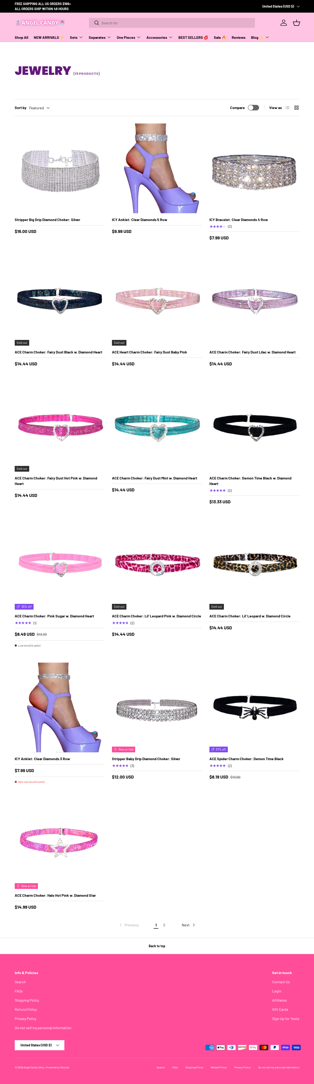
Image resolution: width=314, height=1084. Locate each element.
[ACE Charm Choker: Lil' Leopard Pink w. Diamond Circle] (157, 565)
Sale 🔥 (220, 37)
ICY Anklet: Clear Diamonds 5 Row (139, 219)
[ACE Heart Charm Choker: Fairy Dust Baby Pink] (157, 301)
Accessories (156, 37)
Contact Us (281, 982)
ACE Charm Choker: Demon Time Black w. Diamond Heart (250, 481)
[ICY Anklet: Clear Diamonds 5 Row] (157, 168)
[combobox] (172, 23)
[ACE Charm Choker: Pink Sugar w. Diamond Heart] (60, 565)
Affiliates (279, 1000)
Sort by (20, 107)
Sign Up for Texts (285, 1018)
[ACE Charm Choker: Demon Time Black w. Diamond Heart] (254, 427)
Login (276, 991)
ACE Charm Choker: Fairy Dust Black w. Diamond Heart (58, 352)
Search (20, 982)
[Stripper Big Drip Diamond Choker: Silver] (60, 168)
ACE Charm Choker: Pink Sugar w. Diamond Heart (54, 616)
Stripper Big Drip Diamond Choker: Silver (47, 219)
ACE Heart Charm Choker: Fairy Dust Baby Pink (149, 352)
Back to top (157, 946)
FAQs (19, 991)
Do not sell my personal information (43, 1027)
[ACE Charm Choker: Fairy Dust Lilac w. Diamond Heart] (254, 301)
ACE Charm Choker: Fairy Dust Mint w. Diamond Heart (154, 478)
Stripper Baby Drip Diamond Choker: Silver (146, 758)
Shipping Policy (27, 1000)
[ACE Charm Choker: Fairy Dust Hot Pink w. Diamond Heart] (60, 427)
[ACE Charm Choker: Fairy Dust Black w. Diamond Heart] (60, 301)
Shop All (21, 37)
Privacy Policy (25, 1018)
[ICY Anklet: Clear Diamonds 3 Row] (60, 707)
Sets (73, 37)
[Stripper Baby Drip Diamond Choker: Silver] (157, 707)
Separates (97, 37)
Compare (237, 107)
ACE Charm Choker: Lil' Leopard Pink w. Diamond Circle (156, 616)
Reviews (238, 37)
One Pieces (126, 37)
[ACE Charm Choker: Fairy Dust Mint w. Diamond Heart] (157, 427)
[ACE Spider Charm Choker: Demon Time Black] (254, 707)
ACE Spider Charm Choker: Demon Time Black (246, 758)
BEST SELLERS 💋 (193, 37)
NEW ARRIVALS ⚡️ (49, 37)
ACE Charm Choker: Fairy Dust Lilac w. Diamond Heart (252, 352)
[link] (129, 925)
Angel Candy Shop (34, 1067)
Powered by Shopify (57, 1067)
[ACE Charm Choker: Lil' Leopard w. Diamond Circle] (254, 565)
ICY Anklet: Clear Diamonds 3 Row (42, 758)
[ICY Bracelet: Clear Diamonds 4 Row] (254, 168)
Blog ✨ (257, 37)
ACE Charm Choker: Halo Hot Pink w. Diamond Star (55, 895)
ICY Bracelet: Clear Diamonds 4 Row (238, 219)
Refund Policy (26, 1009)
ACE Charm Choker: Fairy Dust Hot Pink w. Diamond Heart (56, 481)
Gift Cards (280, 1009)
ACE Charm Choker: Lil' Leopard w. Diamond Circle (250, 616)
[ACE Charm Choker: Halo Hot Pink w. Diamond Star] (60, 844)
